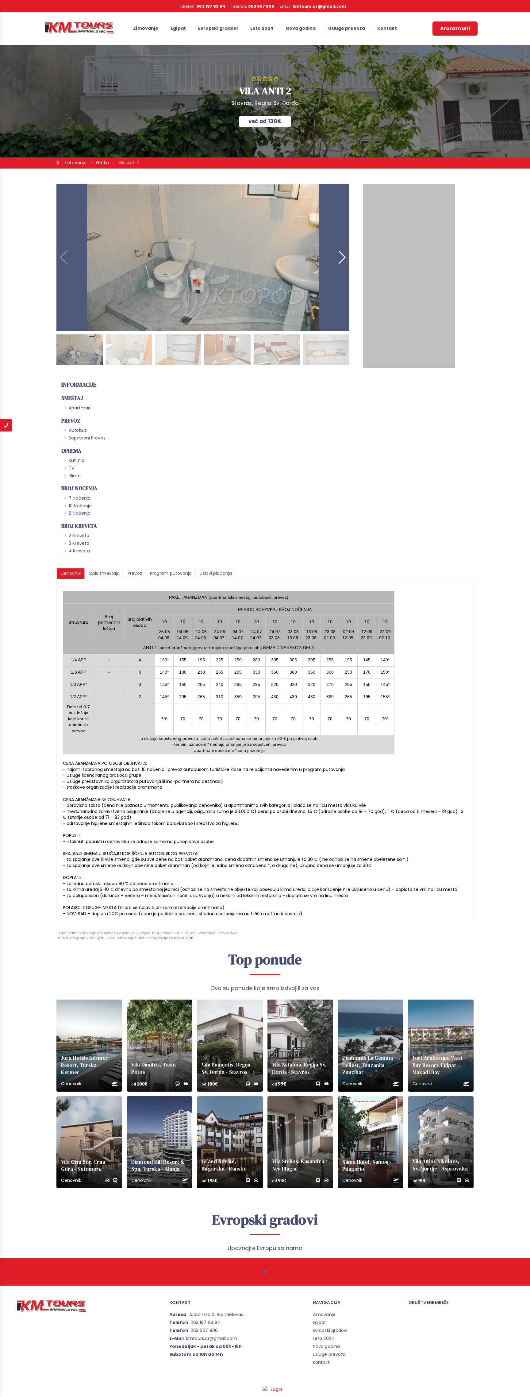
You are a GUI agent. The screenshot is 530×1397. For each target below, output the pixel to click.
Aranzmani (455, 28)
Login (276, 1389)
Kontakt (387, 28)
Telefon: (202, 6)
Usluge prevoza (346, 28)
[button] (342, 257)
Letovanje (76, 163)
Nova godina (301, 28)
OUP (189, 937)
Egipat (178, 28)
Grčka (103, 163)
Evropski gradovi (218, 28)
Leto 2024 (262, 28)
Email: (313, 6)
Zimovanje (145, 28)
